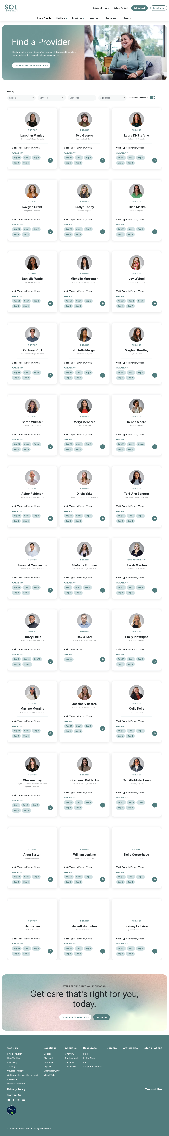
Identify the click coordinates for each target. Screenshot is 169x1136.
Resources (111, 18)
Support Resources (92, 1066)
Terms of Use (153, 1089)
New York (48, 1062)
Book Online (158, 8)
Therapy (11, 1066)
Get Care (60, 18)
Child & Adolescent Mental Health (23, 1075)
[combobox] (21, 98)
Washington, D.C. (52, 1071)
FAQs (85, 1062)
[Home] (11, 8)
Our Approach (71, 1058)
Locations (77, 18)
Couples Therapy (15, 1071)
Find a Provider (44, 18)
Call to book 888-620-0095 (75, 1017)
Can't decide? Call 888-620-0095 (31, 65)
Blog (85, 1054)
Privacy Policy (16, 1089)
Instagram (18, 1099)
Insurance (12, 1079)
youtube (8, 1099)
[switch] (152, 97)
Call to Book (139, 8)
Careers (128, 18)
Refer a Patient (120, 8)
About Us (93, 18)
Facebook (13, 1099)
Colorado (48, 1054)
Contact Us (70, 1066)
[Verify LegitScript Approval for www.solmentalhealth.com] (16, 1110)
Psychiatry (12, 1062)
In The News (89, 1058)
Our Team (69, 1062)
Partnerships (130, 1048)
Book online (101, 1017)
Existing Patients (101, 8)
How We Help (13, 1058)
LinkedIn (23, 1099)
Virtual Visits (50, 1075)
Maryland (48, 1058)
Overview (69, 1054)
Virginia (47, 1066)
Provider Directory (16, 1083)
